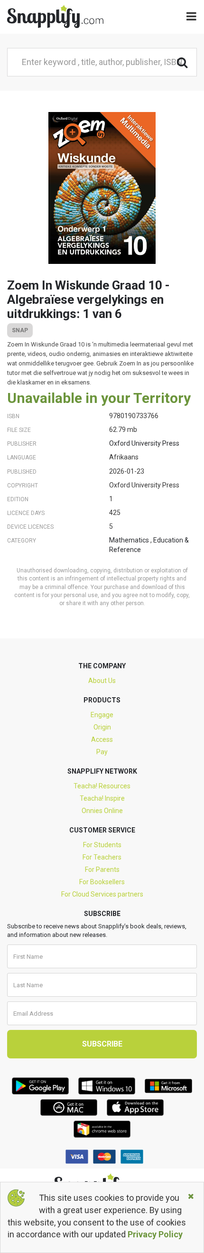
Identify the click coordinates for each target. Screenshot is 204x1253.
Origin (102, 727)
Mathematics (129, 540)
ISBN (13, 416)
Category (21, 540)
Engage (102, 715)
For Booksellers (102, 882)
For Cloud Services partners (102, 894)
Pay (102, 752)
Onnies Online (102, 810)
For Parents (102, 869)
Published (22, 471)
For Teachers (102, 857)
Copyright (22, 485)
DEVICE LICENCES (30, 527)
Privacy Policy (155, 1234)
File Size (19, 430)
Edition (17, 499)
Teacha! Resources (102, 786)
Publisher (22, 443)
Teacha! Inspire (102, 798)
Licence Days (26, 513)
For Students (102, 845)
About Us (102, 680)
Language (21, 457)
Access (102, 739)
